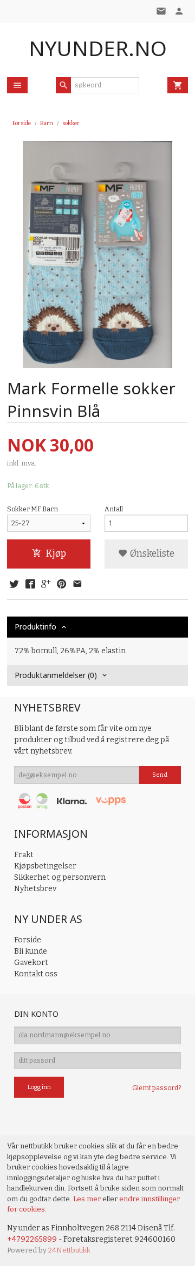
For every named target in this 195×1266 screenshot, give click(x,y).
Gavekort (31, 962)
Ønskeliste (151, 553)
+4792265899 (32, 1239)
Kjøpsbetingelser (45, 866)
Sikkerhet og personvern (60, 877)
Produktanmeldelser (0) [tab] (56, 675)
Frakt (24, 854)
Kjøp (56, 553)
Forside (21, 123)
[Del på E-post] (77, 585)
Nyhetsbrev (35, 888)
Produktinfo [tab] (35, 626)
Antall (114, 509)
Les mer (87, 1199)
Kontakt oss (35, 973)
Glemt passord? (156, 1088)
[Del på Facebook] (30, 585)
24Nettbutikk (69, 1250)
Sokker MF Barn (32, 509)
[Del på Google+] (46, 585)
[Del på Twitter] (14, 585)
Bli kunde (30, 951)
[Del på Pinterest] (62, 585)
